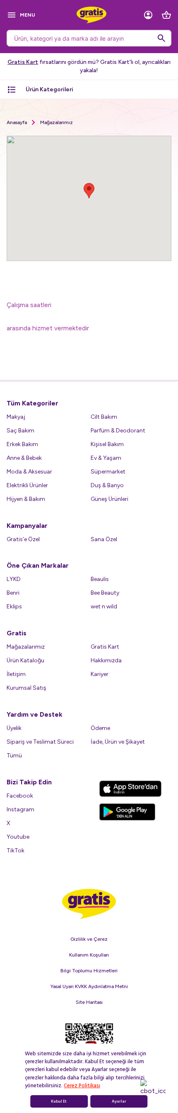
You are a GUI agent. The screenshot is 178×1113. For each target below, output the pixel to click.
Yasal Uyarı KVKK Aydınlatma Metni (89, 986)
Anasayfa (17, 122)
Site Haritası (89, 1002)
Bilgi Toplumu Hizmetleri (89, 971)
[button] (89, 191)
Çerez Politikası (82, 1085)
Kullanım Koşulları (89, 955)
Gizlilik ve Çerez (89, 939)
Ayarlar (119, 1101)
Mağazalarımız (56, 122)
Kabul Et (59, 1101)
